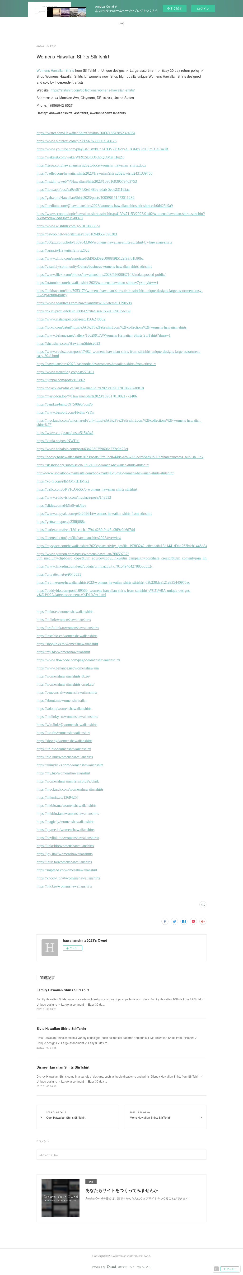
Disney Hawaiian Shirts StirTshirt (63, 1067)
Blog (122, 23)
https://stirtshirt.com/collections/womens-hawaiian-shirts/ (93, 90)
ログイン (203, 8)
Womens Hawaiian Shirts (55, 70)
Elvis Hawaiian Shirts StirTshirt (61, 1028)
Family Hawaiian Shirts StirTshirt (63, 990)
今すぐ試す (174, 8)
